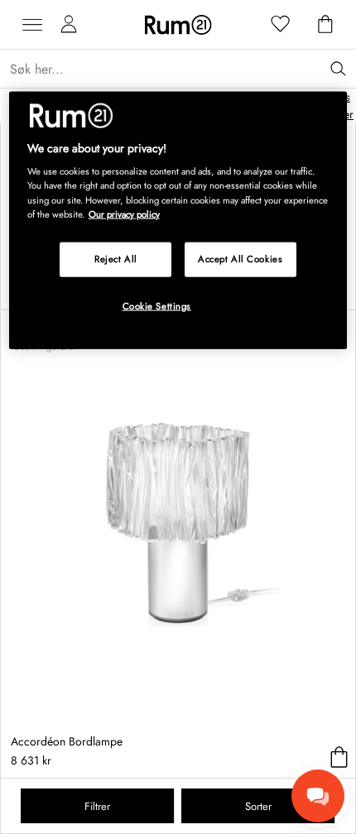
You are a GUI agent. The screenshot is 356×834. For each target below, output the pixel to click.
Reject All (115, 258)
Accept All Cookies (240, 258)
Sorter (258, 806)
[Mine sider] (69, 25)
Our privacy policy (124, 213)
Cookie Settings (157, 305)
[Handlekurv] (325, 25)
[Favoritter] (281, 25)
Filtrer (97, 806)
